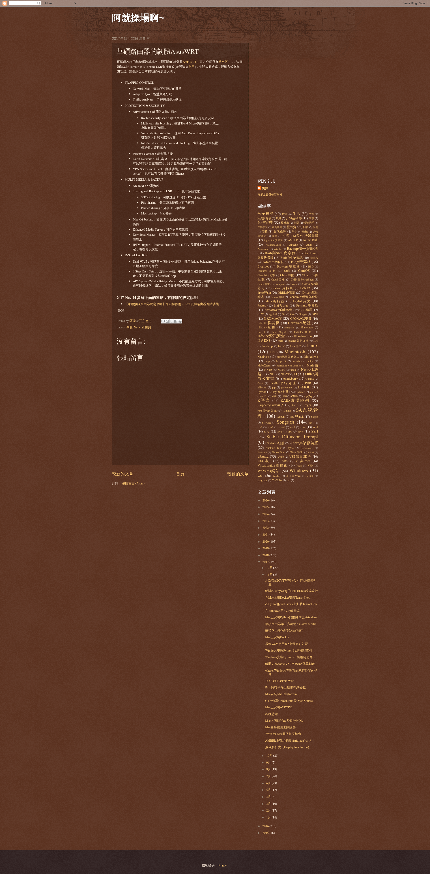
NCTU (281, 369)
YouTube (277, 480)
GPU (315, 314)
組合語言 (277, 227)
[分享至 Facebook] (176, 321)
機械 (305, 231)
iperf (280, 340)
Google (303, 314)
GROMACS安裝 (301, 318)
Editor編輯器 (274, 301)
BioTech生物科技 (272, 262)
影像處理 (279, 231)
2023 (265, 521)
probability (286, 387)
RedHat (295, 405)
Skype (314, 416)
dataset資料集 (283, 288)
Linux (312, 345)
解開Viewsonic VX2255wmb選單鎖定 (290, 664)
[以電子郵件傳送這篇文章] (163, 321)
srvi (290, 431)
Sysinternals (307, 448)
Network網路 (142, 327)
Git (283, 314)
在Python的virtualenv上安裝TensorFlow (291, 604)
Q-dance (300, 392)
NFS (272, 374)
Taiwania (262, 452)
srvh (279, 431)
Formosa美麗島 (307, 305)
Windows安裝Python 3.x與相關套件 (288, 650)
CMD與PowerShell (302, 279)
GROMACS (273, 318)
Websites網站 (269, 470)
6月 (269, 783)
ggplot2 (273, 314)
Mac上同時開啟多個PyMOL (284, 720)
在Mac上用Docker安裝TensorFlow (287, 597)
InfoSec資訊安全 (271, 335)
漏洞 (315, 227)
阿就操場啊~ (138, 18)
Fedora (262, 305)
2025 (265, 507)
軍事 (311, 218)
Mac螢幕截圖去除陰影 (280, 727)
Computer (280, 284)
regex (308, 405)
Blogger (223, 865)
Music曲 (312, 365)
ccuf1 (287, 270)
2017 (265, 562)
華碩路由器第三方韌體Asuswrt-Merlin (290, 624)
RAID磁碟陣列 (295, 400)
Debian (305, 287)
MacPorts (263, 356)
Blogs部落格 (301, 261)
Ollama (309, 378)
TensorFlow (278, 452)
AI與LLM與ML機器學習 (300, 235)
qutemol (314, 392)
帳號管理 (308, 222)
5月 (269, 790)
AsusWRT (189, 62)
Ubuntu (263, 456)
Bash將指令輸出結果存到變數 (285, 687)
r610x (264, 396)
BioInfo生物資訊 (291, 257)
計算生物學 (294, 218)
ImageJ (261, 332)
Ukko (281, 456)
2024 (265, 514)
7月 (269, 776)
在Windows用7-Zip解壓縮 (282, 610)
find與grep (281, 305)
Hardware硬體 (299, 322)
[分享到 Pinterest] (180, 321)
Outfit (260, 383)
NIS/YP (285, 374)
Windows (298, 470)
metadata (297, 361)
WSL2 (276, 476)
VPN (310, 465)
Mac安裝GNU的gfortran (281, 694)
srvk (300, 431)
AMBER (293, 240)
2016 (265, 826)
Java (316, 340)
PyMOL (304, 387)
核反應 (285, 222)
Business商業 (267, 270)
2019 (265, 548)
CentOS (304, 270)
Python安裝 (280, 392)
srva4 (282, 427)
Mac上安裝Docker (277, 637)
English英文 (302, 301)
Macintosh (294, 351)
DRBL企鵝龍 (286, 292)
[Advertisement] (288, 103)
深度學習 (263, 227)
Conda (294, 284)
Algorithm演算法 (273, 240)
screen (281, 416)
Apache (293, 244)
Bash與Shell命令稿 (280, 253)
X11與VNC (293, 476)
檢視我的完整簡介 (270, 194)
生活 (296, 213)
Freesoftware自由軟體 (278, 310)
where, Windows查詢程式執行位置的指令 (291, 672)
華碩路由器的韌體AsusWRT (284, 630)
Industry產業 (303, 332)
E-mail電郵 (277, 297)
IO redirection (303, 336)
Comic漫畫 (264, 284)
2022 (265, 527)
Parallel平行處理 (283, 383)
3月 (269, 803)
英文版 (223, 62)
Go (292, 314)
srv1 (311, 422)
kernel (281, 346)
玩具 (278, 218)
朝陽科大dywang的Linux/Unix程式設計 (291, 591)
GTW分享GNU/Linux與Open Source (289, 700)
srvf (315, 427)
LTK (273, 352)
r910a (294, 396)
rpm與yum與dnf (267, 410)
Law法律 (295, 346)
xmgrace (262, 480)
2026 (265, 500)
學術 (294, 231)
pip (273, 387)
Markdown (311, 356)
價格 (265, 231)
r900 (274, 396)
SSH (314, 431)
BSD (311, 266)
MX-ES (268, 369)
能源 (296, 222)
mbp (267, 361)
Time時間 (296, 452)
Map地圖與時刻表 (288, 356)
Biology (314, 257)
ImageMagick (279, 332)
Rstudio (287, 410)
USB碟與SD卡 (300, 456)
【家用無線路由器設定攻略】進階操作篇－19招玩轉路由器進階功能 (172, 304)
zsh (288, 480)
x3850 (310, 476)
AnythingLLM (273, 244)
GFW (261, 314)
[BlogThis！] (167, 321)
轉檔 (274, 236)
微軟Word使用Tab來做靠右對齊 (286, 644)
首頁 (180, 473)
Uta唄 (264, 460)
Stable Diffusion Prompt (292, 436)
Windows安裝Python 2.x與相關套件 (288, 657)
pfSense (262, 387)
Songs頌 (286, 421)
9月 (269, 762)
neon (293, 369)
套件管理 (265, 222)
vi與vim (303, 461)
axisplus (278, 249)
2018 (265, 555)
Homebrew (307, 327)
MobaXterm (264, 365)
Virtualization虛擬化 (273, 465)
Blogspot (263, 266)
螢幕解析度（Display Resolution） (288, 747)
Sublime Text (274, 448)
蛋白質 (291, 227)
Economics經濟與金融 (303, 297)
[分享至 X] (171, 321)
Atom (309, 244)
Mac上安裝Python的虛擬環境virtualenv (291, 617)
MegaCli (281, 361)
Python (262, 392)
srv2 (260, 427)
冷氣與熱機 (264, 218)
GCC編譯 (305, 310)
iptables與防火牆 (298, 340)
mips (310, 361)
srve (302, 427)
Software (266, 422)
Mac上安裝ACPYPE (278, 707)
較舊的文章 (238, 473)
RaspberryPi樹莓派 (271, 405)
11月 (269, 574)
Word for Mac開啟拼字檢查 (283, 734)
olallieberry (290, 378)
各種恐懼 (271, 714)
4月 (269, 797)
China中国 (287, 275)
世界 (285, 214)
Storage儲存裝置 (304, 442)
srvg (266, 431)
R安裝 (307, 396)
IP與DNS (264, 340)
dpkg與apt (264, 292)
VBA (285, 461)
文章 (191, 66)
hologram (289, 327)
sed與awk (296, 416)
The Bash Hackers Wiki (279, 681)
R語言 (264, 400)
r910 (284, 396)
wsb (260, 475)
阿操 (265, 188)
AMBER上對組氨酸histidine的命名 (288, 740)
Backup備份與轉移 (302, 248)
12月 (269, 568)
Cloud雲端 (278, 279)
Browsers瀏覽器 (288, 266)
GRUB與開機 (269, 322)
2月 (269, 810)
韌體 (129, 327)
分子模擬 (265, 213)
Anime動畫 (310, 240)
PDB (308, 383)
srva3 (270, 427)
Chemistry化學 (266, 275)
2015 (265, 833)
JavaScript (267, 346)
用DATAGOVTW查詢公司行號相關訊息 (290, 582)
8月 (269, 769)
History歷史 (267, 327)
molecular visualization (289, 365)
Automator (263, 249)
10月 (269, 755)
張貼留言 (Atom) (133, 483)
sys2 (291, 448)
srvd (292, 427)
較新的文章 (122, 473)
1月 (269, 817)
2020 (265, 541)
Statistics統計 (276, 443)
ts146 (311, 452)
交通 (311, 214)
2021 (265, 534)
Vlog (299, 465)
